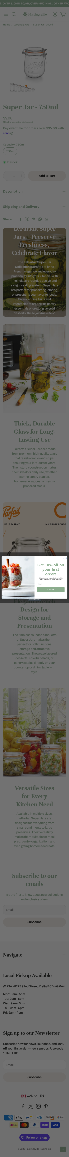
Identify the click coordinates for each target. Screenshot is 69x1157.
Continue (51, 589)
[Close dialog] (65, 558)
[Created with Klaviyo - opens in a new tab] (34, 600)
